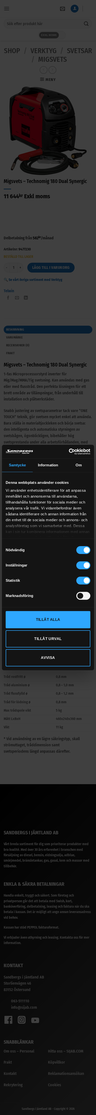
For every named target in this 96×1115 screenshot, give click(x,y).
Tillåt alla (48, 619)
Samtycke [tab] (17, 465)
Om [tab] (79, 465)
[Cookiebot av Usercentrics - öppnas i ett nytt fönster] (69, 451)
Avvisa (48, 658)
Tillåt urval (48, 639)
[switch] (83, 565)
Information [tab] (48, 465)
